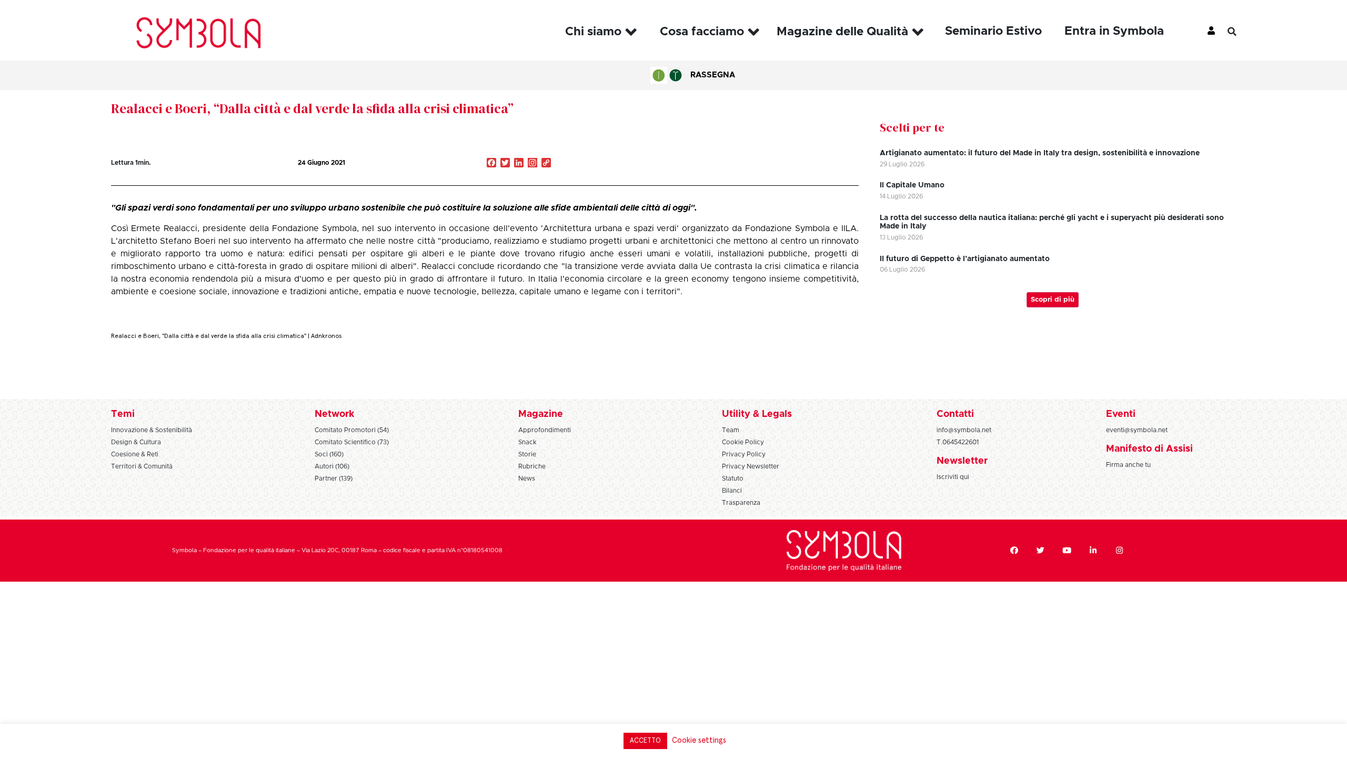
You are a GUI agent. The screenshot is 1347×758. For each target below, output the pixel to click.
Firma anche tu (1128, 465)
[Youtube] (1067, 550)
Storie (527, 454)
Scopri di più (1052, 299)
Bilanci (732, 490)
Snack (527, 442)
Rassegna (712, 75)
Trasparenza (741, 503)
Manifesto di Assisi (1149, 449)
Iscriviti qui (953, 477)
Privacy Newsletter (750, 466)
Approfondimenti (544, 430)
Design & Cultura (136, 442)
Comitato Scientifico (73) (352, 442)
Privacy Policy (744, 454)
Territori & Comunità (142, 466)
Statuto (732, 478)
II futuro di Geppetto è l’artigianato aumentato (965, 259)
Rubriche (532, 466)
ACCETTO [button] (645, 740)
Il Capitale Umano (912, 185)
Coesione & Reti (134, 454)
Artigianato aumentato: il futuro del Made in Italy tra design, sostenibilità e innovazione (1040, 153)
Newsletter (962, 461)
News (526, 478)
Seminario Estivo (993, 31)
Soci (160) (329, 454)
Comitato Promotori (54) (352, 430)
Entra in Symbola (1114, 31)
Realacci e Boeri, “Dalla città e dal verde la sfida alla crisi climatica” (312, 108)
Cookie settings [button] (699, 740)
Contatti (955, 414)
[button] (1239, 31)
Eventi (1120, 414)
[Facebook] (1014, 550)
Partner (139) (334, 478)
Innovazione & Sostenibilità (151, 430)
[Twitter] (1041, 550)
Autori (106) (332, 466)
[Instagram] (532, 163)
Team (730, 430)
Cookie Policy (743, 442)
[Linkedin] (1093, 550)
